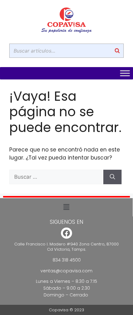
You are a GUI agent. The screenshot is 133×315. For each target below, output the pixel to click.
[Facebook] (66, 233)
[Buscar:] (56, 177)
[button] (66, 207)
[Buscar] (117, 50)
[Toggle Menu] (125, 73)
